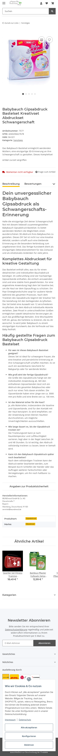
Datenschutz (25, 719)
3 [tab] (29, 94)
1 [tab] (23, 94)
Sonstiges (18, 140)
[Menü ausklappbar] (3, 2)
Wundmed (30, 524)
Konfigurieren (29, 736)
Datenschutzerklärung (16, 629)
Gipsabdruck (31, 518)
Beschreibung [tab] (11, 183)
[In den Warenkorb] (4, 32)
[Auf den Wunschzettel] (49, 39)
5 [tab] (35, 94)
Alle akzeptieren (29, 727)
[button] (41, 3)
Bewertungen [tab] (32, 183)
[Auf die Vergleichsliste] (41, 39)
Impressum (10, 719)
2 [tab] (26, 94)
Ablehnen (29, 745)
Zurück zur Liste (11, 23)
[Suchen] (52, 11)
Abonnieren (44, 643)
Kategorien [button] (9, 595)
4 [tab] (32, 94)
